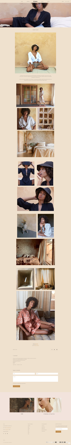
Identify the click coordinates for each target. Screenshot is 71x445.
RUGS (28, 429)
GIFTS (28, 432)
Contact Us (43, 425)
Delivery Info (43, 428)
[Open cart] (68, 1)
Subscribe (58, 431)
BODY (28, 427)
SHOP (22, 1)
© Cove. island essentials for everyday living (7, 442)
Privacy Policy (43, 431)
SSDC (14, 442)
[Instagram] (5, 433)
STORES (42, 1)
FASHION (29, 425)
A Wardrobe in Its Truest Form (49, 414)
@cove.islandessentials (8, 427)
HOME (28, 428)
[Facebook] (3, 433)
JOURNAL (28, 1)
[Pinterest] (7, 433)
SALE (28, 433)
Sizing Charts (43, 427)
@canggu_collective (36, 345)
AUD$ (63, 1)
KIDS (28, 431)
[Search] (67, 1)
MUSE (22, 414)
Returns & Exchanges (44, 429)
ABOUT (48, 1)
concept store (7, 429)
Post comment (16, 386)
